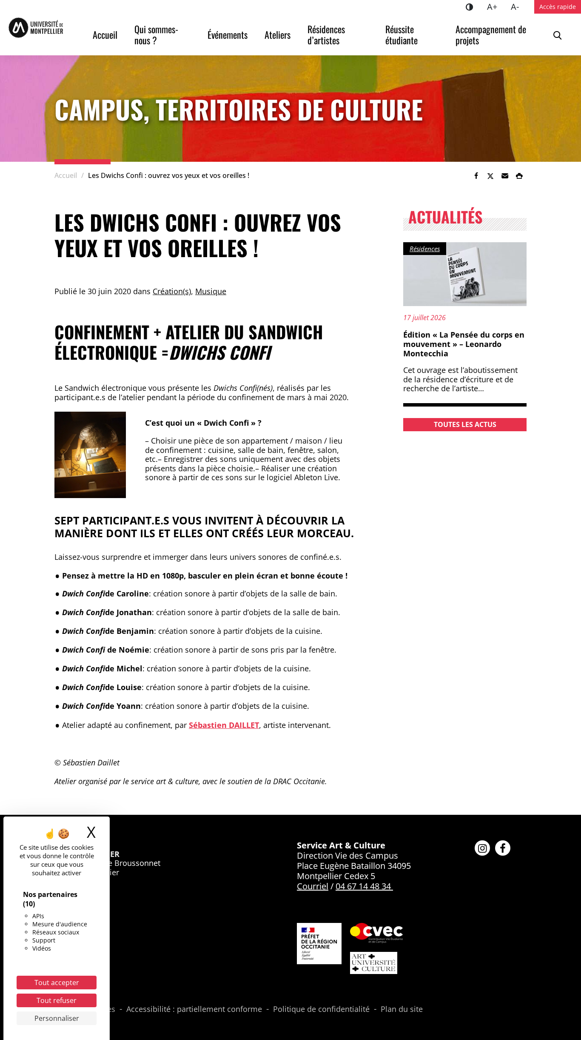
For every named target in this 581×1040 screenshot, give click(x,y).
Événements (228, 34)
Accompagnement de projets (492, 34)
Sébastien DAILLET (224, 725)
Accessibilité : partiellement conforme (194, 1009)
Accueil (105, 34)
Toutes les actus (465, 424)
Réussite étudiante (401, 34)
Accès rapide (557, 7)
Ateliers (277, 34)
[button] (505, 176)
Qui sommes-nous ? (156, 34)
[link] (476, 176)
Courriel (312, 886)
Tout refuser (57, 1000)
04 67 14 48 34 (363, 886)
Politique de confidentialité (321, 1009)
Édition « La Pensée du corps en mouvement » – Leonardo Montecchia (463, 343)
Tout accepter (56, 982)
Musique (210, 291)
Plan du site (402, 1009)
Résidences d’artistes (327, 34)
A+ (495, 6)
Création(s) (172, 291)
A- (518, 6)
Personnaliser (56, 1018)
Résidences (425, 248)
